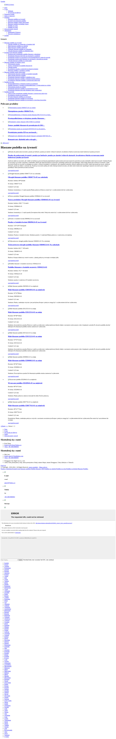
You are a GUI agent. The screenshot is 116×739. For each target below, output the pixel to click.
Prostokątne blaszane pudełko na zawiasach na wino (23, 88)
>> (7, 426)
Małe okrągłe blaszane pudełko (17, 75)
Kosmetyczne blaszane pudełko (17, 21)
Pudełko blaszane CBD (37, 469)
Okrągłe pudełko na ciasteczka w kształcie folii (21, 44)
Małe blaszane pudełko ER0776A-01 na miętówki (26, 405)
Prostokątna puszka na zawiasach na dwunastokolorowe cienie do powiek (29, 57)
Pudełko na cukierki (50, 469)
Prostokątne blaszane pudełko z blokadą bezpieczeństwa (24, 79)
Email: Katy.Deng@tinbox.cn (12, 445)
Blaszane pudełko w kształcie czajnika (19, 70)
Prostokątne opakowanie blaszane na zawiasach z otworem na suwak (27, 59)
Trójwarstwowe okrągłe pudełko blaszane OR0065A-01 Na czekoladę (33, 245)
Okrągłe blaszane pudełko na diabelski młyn (20, 51)
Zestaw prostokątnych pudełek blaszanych (20, 65)
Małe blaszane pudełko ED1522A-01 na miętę (25, 336)
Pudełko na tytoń (13, 27)
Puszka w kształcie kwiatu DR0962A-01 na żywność (27, 222)
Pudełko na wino (13, 25)
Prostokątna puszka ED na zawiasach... (22, 132)
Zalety (6, 434)
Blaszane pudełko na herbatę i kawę (18, 24)
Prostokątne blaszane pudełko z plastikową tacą (21, 77)
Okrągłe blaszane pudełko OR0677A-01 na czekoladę (28, 177)
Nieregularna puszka (14, 64)
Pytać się (3, 465)
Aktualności (7, 30)
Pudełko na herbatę (71, 469)
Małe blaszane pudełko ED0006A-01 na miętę (25, 360)
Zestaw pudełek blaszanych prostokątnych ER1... (26, 125)
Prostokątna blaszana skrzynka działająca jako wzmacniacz (25, 90)
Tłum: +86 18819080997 (11, 458)
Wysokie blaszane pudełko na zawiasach (19, 97)
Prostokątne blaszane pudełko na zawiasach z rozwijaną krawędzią (27, 100)
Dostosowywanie (9, 14)
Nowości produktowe (14, 34)
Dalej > (4, 426)
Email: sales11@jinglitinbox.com (13, 456)
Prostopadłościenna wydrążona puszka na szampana (23, 83)
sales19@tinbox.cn (9, 483)
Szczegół (16, 170)
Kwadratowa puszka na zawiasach (18, 95)
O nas (6, 9)
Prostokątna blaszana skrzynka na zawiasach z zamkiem (24, 56)
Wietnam (10, 11)
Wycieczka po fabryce (14, 12)
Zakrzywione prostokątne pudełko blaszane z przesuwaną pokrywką (27, 93)
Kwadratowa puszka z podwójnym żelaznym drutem (23, 69)
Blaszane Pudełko (83, 469)
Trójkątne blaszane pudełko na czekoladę (19, 49)
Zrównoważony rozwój (11, 29)
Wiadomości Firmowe (14, 32)
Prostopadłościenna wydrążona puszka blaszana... (26, 118)
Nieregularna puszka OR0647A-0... (21, 111)
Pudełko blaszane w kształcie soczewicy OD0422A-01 (27, 267)
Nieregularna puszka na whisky (17, 87)
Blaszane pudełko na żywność (16, 19)
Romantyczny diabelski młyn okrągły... (22, 139)
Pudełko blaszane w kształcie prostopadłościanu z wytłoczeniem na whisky (29, 85)
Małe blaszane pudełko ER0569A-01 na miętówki (26, 290)
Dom (5, 7)
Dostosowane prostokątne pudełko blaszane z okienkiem (24, 54)
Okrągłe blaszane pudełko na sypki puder (20, 60)
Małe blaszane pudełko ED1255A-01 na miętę (25, 312)
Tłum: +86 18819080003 (11, 447)
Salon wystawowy (9, 16)
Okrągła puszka (12, 67)
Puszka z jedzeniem (6, 469)
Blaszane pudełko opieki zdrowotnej (18, 22)
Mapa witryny (43, 467)
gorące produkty (33, 467)
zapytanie (10, 170)
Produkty (7, 17)
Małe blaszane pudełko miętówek (17, 47)
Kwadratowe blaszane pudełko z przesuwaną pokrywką (24, 80)
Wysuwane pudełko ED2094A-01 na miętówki (25, 383)
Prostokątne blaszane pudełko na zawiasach (20, 98)
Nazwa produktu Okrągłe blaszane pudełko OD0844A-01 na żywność (34, 200)
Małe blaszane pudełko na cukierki (18, 46)
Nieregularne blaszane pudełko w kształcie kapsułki (23, 74)
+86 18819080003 (9, 497)
